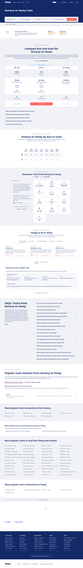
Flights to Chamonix (39, 538)
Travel (65, 535)
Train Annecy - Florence (65, 413)
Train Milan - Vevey (64, 451)
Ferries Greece (53, 538)
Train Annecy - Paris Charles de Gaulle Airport (16, 457)
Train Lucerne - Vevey (28, 460)
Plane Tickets (37, 535)
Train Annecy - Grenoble (29, 416)
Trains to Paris (8, 540)
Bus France (22, 540)
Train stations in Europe (70, 538)
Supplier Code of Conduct (46, 564)
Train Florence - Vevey (47, 451)
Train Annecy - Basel (9, 448)
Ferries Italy (52, 544)
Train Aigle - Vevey (64, 469)
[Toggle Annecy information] (76, 396)
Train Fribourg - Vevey (28, 454)
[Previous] (22, 150)
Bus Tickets (23, 535)
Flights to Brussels (39, 542)
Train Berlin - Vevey (64, 454)
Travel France (67, 546)
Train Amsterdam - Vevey (48, 469)
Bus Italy (22, 542)
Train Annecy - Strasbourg (11, 451)
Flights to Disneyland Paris (41, 544)
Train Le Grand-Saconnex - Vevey (49, 466)
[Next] (61, 150)
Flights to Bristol (38, 546)
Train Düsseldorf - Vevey (66, 446)
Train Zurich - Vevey (64, 466)
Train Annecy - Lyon (28, 413)
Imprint (19, 564)
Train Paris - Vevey (46, 446)
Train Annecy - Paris (9, 413)
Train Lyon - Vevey (9, 469)
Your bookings (64, 2)
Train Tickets (8, 535)
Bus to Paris (23, 546)
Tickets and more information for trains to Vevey (54, 431)
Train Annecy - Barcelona (29, 463)
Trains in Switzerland (19, 500)
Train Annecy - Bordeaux (29, 446)
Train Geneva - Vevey (28, 466)
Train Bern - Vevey (9, 466)
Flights (22, 2)
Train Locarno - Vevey (47, 454)
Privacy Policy (34, 564)
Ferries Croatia (53, 540)
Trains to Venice (9, 542)
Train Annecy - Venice (10, 471)
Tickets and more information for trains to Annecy (17, 431)
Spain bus (22, 538)
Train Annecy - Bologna (47, 457)
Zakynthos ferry (53, 546)
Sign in (76, 2)
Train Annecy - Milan (46, 413)
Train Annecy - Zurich (28, 474)
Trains (14, 2)
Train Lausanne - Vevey (10, 446)
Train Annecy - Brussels (10, 463)
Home (6, 500)
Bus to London (23, 544)
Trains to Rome (9, 538)
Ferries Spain (52, 542)
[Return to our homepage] (9, 2)
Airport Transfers (68, 540)
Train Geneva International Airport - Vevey (15, 454)
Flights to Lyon (38, 540)
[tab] (23, 241)
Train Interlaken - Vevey (29, 471)
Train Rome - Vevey (46, 471)
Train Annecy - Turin (9, 416)
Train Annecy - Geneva (47, 416)
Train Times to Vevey (31, 500)
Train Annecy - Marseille (29, 457)
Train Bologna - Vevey (28, 448)
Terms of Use (26, 564)
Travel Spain (67, 544)
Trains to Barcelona (10, 546)
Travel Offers (67, 542)
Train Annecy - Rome (28, 451)
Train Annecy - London (65, 463)
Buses (18, 2)
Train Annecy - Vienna (47, 448)
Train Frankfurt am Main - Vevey (68, 471)
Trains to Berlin (9, 544)
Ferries (27, 2)
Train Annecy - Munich (65, 448)
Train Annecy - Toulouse (66, 460)
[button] (38, 19)
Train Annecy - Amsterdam (48, 460)
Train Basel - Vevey (27, 469)
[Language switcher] (55, 2)
